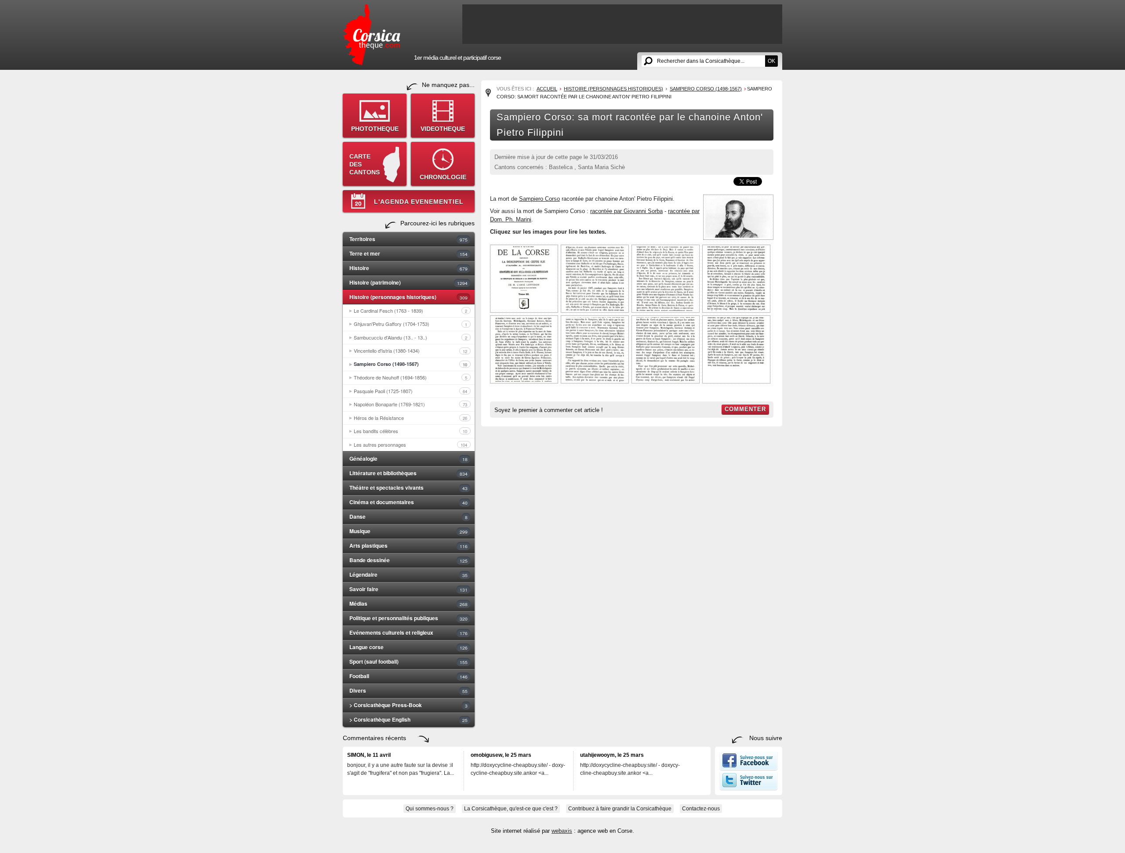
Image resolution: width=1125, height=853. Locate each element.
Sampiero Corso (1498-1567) (410, 364)
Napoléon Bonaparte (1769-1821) (410, 404)
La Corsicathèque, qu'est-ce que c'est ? (511, 809)
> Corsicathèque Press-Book (408, 705)
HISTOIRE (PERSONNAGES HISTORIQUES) (613, 88)
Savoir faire (408, 589)
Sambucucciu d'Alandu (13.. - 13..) (410, 337)
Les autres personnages (410, 444)
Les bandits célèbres (410, 430)
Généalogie (408, 459)
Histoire (408, 268)
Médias (408, 603)
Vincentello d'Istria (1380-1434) (410, 350)
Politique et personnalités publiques (408, 618)
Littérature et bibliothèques (408, 473)
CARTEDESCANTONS (364, 164)
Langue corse (408, 647)
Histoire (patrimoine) (408, 282)
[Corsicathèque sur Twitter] (748, 788)
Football (408, 676)
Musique (408, 531)
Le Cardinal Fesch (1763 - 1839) (410, 310)
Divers (408, 690)
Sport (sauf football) (408, 661)
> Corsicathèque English (408, 719)
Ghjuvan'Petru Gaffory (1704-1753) (410, 323)
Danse (408, 516)
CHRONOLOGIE (443, 177)
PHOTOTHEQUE (375, 128)
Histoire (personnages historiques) (408, 297)
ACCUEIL (547, 88)
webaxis (562, 831)
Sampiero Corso (539, 198)
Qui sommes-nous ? (430, 809)
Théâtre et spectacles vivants (408, 488)
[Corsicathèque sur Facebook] (748, 768)
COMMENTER (745, 409)
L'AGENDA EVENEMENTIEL (419, 201)
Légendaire (408, 574)
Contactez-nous (701, 809)
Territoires (408, 239)
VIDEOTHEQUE (443, 128)
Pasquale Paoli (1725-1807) (410, 390)
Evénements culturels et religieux (408, 632)
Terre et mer (408, 253)
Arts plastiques (408, 545)
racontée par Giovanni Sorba (626, 211)
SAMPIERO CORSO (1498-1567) (706, 88)
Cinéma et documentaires (408, 502)
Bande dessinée (408, 560)
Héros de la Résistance (410, 417)
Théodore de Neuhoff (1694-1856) (410, 377)
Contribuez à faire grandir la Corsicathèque (619, 809)
